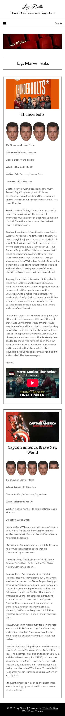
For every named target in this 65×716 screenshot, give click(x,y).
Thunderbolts (33, 114)
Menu (58, 23)
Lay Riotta (32, 7)
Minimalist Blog (50, 708)
